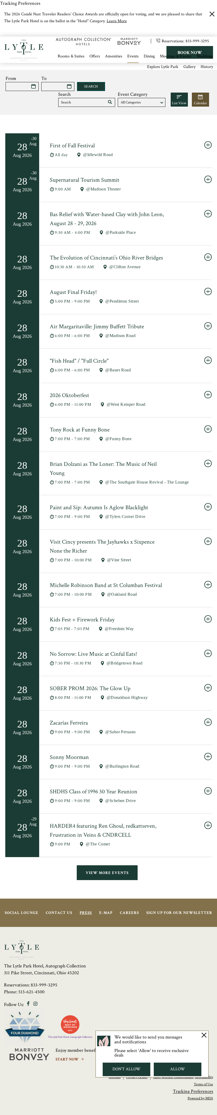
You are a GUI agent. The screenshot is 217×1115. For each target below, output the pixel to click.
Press (86, 912)
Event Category (132, 94)
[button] (110, 102)
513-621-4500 (31, 992)
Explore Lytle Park (162, 67)
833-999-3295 (197, 41)
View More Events (107, 872)
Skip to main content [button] (25, 32)
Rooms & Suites (71, 56)
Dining (149, 56)
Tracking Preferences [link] (20, 3)
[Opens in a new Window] (83, 44)
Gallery (189, 67)
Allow (177, 1069)
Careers (129, 912)
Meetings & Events (175, 56)
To (44, 78)
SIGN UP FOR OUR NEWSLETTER (179, 912)
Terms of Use (203, 1084)
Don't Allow (126, 1069)
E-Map (105, 912)
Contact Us (59, 912)
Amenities (113, 56)
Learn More (117, 21)
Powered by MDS (200, 1098)
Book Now (190, 53)
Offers (94, 56)
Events (133, 56)
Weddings (204, 56)
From (11, 78)
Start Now (67, 1059)
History (207, 67)
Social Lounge (21, 912)
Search (64, 94)
